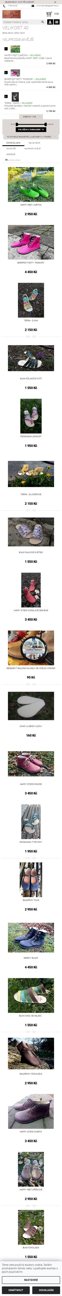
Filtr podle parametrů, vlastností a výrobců (29, 137)
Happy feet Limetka (22, 55)
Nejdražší (11, 149)
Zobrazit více (29, 117)
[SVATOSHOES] (11, 14)
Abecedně (10, 154)
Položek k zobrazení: (31, 129)
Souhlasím (46, 1290)
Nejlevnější (34, 143)
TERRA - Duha (18, 103)
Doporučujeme (13, 143)
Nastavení (31, 1279)
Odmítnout (15, 1290)
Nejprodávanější (32, 149)
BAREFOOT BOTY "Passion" (25, 79)
